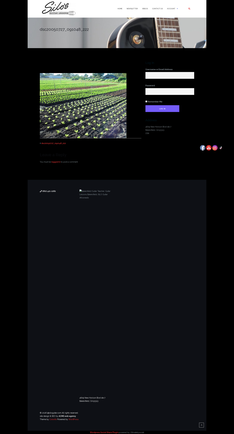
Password (150, 85)
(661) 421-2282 (49, 191)
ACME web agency (67, 416)
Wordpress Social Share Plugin (104, 432)
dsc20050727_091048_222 (53, 143)
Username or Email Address (159, 69)
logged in (55, 162)
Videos (145, 9)
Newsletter (132, 9)
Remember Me (155, 102)
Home (120, 9)
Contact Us (157, 9)
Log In (162, 109)
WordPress (74, 419)
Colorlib (53, 419)
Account (171, 9)
